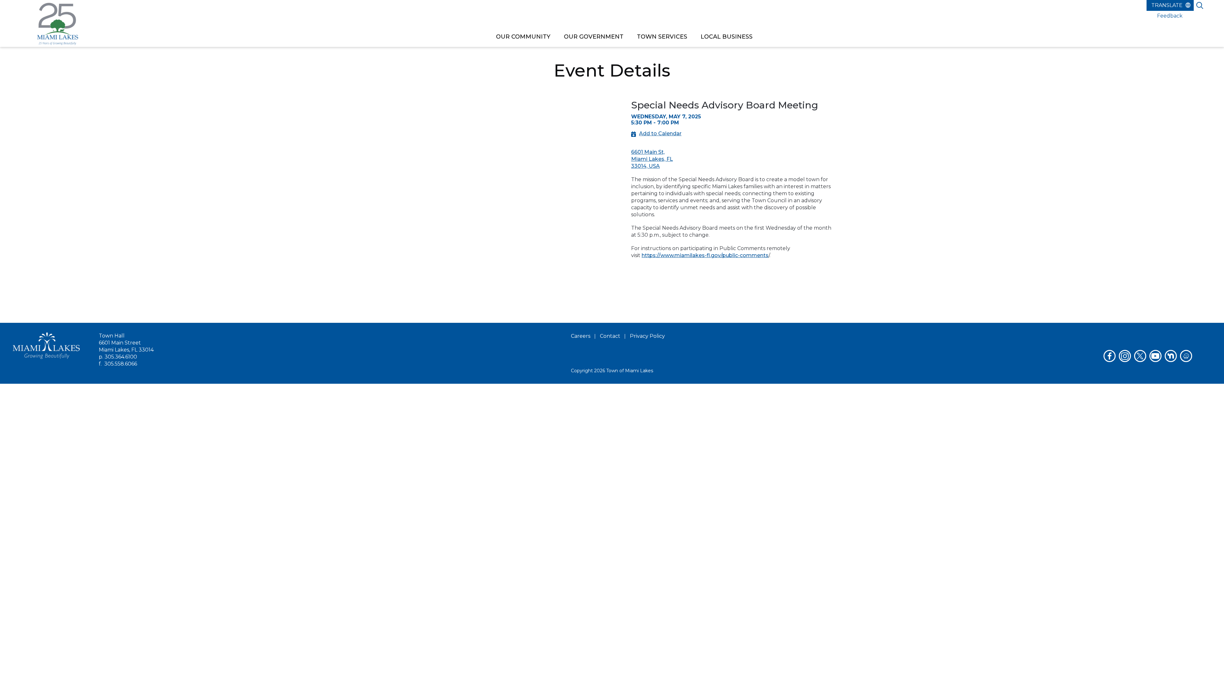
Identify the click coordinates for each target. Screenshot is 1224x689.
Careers (580, 336)
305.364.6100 (121, 357)
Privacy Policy (647, 336)
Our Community (523, 36)
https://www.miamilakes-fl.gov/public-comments (705, 255)
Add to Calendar (660, 133)
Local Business (727, 36)
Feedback (1170, 16)
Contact (610, 336)
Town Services (662, 36)
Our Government (593, 36)
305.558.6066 (120, 364)
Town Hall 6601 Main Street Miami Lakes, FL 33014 (126, 343)
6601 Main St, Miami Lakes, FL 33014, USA (652, 159)
